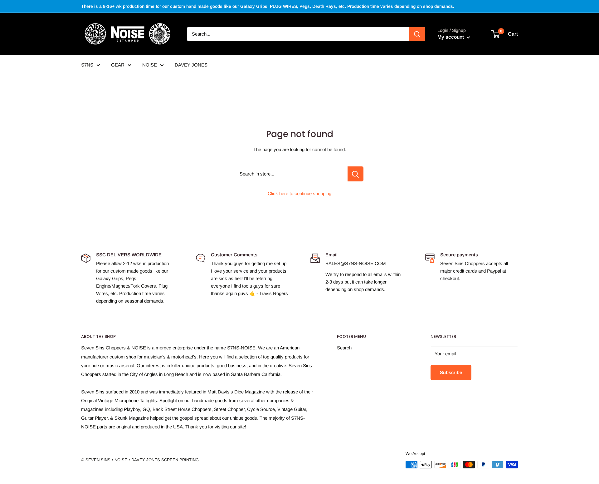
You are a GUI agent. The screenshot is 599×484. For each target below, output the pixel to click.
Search (344, 347)
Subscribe (451, 372)
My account (451, 37)
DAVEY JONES (191, 64)
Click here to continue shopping (299, 193)
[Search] (417, 34)
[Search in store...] (355, 173)
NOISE (149, 64)
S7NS (87, 64)
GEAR (117, 64)
